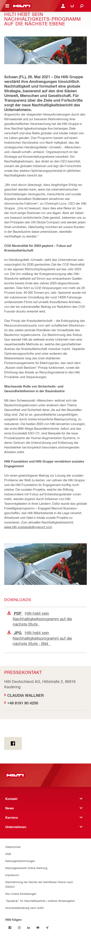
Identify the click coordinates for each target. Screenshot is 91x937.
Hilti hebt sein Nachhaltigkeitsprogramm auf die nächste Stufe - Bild (42, 638)
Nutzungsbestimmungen (20, 860)
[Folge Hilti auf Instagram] (19, 927)
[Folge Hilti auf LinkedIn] (28, 927)
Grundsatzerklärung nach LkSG (24, 907)
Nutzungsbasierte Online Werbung (26, 867)
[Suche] (81, 6)
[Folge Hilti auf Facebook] (10, 927)
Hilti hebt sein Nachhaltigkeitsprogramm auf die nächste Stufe (42, 618)
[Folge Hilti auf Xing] (47, 927)
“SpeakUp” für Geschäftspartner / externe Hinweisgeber (40, 900)
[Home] (22, 6)
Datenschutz (13, 846)
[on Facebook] (13, 743)
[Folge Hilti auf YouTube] (38, 927)
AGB (8, 853)
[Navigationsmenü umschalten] (7, 6)
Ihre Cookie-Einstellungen (20, 893)
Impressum (12, 874)
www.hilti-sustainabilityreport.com (28, 527)
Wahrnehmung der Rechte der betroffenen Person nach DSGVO (39, 884)
